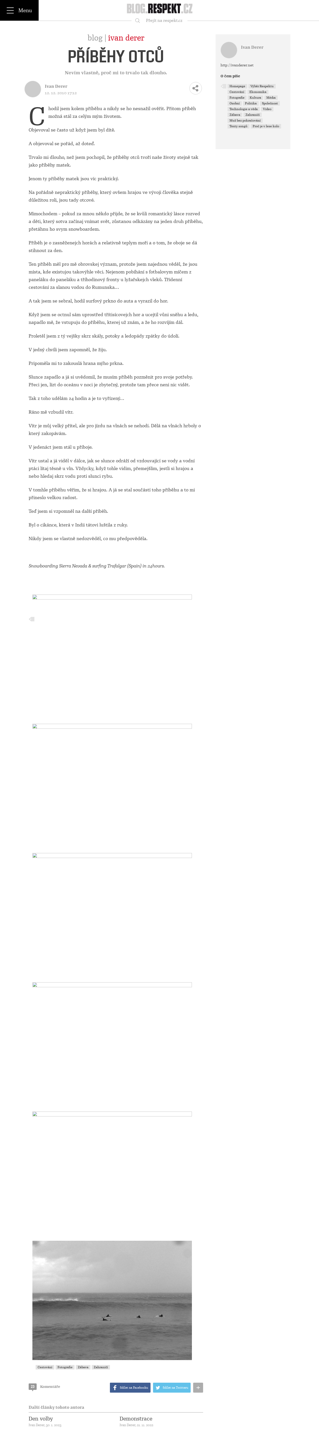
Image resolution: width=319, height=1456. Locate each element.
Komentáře (45, 1386)
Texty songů (238, 126)
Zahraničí (101, 1367)
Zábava (83, 1367)
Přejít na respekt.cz (164, 20)
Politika (251, 103)
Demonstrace (136, 1418)
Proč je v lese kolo (266, 126)
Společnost (270, 103)
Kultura (255, 98)
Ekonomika (257, 92)
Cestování (45, 1367)
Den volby (41, 1418)
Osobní (235, 103)
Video (267, 109)
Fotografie (65, 1367)
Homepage (237, 86)
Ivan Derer (126, 38)
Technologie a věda (244, 109)
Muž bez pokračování (245, 121)
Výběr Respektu (262, 86)
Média (271, 98)
